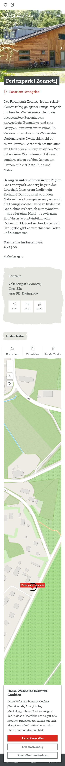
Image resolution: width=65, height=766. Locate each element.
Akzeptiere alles (32, 738)
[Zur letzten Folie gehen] (3, 48)
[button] (32, 587)
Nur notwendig (32, 747)
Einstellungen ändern (33, 755)
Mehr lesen (12, 257)
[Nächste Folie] (61, 48)
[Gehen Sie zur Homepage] (19, 15)
